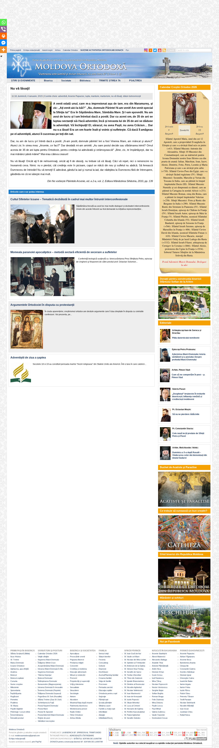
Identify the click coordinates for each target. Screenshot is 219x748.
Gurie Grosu (157, 675)
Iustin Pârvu (185, 690)
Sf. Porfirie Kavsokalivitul (134, 712)
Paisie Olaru (185, 693)
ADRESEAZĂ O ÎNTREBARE (82, 736)
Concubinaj (103, 663)
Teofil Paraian (185, 700)
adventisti (62, 96)
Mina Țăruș (156, 681)
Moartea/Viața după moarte (81, 703)
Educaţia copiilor (105, 690)
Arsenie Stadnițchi (159, 653)
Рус (127, 50)
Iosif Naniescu (158, 678)
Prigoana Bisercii (77, 660)
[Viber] (3, 29)
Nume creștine (16, 684)
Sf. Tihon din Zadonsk (133, 678)
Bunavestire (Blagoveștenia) (49, 684)
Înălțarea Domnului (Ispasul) (49, 693)
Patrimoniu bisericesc (79, 706)
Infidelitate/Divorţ (105, 718)
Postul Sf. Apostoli (45, 712)
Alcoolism (74, 700)
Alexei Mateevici (158, 657)
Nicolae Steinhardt (187, 703)
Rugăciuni (14, 696)
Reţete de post (44, 718)
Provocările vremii (77, 657)
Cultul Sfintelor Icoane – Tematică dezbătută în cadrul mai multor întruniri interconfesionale (69, 199)
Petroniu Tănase (187, 696)
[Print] (3, 36)
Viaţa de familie (105, 681)
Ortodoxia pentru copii (108, 693)
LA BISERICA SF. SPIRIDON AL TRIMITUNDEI (81, 732)
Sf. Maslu (14, 706)
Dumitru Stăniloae (187, 672)
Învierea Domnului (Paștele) (49, 690)
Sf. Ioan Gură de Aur (132, 653)
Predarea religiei (76, 663)
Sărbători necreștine (46, 721)
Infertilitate (103, 712)
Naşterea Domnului (46, 672)
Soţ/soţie (102, 696)
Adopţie (102, 715)
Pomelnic (14, 700)
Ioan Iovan (184, 709)
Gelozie (102, 666)
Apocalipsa (74, 653)
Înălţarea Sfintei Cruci (46, 663)
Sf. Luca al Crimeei (132, 706)
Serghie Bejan (157, 690)
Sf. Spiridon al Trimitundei (134, 663)
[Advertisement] (104, 24)
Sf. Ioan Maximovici (132, 693)
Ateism (73, 696)
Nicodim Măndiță (187, 706)
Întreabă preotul (16, 718)
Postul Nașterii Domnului (48, 706)
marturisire (105, 96)
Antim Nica (156, 669)
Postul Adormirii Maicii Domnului (51, 715)
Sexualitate (74, 687)
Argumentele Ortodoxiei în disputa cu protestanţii (43, 304)
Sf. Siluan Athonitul (131, 703)
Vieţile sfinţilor (43, 657)
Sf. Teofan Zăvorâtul (132, 675)
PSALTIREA (135, 80)
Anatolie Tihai (157, 663)
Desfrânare (103, 672)
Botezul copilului (17, 678)
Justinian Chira (186, 712)
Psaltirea (14, 703)
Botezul (13, 675)
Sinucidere (74, 690)
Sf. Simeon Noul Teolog (133, 669)
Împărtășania (15, 693)
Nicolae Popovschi (159, 684)
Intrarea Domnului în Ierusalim (50, 687)
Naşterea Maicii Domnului (48, 660)
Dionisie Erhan (158, 672)
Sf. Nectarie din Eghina (133, 709)
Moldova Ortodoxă (16, 729)
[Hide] (1, 56)
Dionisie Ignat (185, 675)
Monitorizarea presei (78, 709)
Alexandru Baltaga (159, 660)
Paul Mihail (156, 709)
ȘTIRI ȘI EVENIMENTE (23, 80)
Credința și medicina (78, 669)
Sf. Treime (14, 660)
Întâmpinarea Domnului (47, 681)
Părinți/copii (103, 700)
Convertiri (74, 666)
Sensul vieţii (103, 653)
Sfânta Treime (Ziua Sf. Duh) (50, 700)
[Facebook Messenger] (3, 42)
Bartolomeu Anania (187, 663)
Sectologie (74, 693)
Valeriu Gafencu (158, 712)
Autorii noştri (47, 50)
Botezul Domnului (45, 678)
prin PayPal (36, 742)
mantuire (95, 96)
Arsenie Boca (185, 660)
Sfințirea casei (104, 706)
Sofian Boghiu (157, 693)
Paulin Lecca (157, 706)
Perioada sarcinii (105, 687)
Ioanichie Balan (186, 681)
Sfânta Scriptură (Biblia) (20, 653)
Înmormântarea (16, 715)
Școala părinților (105, 703)
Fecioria (102, 660)
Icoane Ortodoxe (17, 666)
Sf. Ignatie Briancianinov (134, 681)
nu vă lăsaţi (116, 96)
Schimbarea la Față (46, 703)
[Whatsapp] (3, 22)
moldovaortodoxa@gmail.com (27, 736)
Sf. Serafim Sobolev (132, 718)
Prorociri (73, 678)
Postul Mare (43, 709)
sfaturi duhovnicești (132, 96)
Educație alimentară (78, 672)
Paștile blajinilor (16, 709)
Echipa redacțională (31, 50)
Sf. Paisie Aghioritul (132, 715)
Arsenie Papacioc (76, 96)
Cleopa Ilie (184, 666)
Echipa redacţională (17, 739)
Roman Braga (157, 696)
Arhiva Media (75, 718)
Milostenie (14, 687)
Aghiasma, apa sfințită (19, 669)
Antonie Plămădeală (160, 666)
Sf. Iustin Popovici (131, 700)
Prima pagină (15, 50)
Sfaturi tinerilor (105, 657)
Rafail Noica (185, 715)
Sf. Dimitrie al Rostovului (134, 684)
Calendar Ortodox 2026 (47, 653)
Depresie (102, 669)
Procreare (103, 684)
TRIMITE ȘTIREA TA (109, 80)
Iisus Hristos (15, 657)
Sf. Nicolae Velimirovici (133, 690)
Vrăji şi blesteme (76, 684)
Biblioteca (85, 80)
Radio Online (75, 712)
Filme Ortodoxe (76, 715)
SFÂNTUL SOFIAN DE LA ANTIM (87, 739)
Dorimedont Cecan (160, 718)
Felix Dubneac (158, 700)
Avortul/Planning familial (108, 675)
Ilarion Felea (185, 687)
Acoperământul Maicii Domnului (51, 666)
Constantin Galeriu (187, 669)
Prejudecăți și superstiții (79, 681)
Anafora (13, 672)
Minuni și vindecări (77, 675)
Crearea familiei (105, 678)
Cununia (13, 681)
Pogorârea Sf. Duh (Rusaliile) (50, 696)
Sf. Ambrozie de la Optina (134, 666)
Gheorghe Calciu (187, 678)
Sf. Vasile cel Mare (131, 657)
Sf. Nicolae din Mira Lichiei (135, 660)
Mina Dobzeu (157, 703)
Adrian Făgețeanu (187, 657)
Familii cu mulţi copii (107, 709)
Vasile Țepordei (158, 715)
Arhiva (57, 50)
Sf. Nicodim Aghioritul (132, 687)
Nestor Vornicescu (159, 687)
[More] (3, 49)
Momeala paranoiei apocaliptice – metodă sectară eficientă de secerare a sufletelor (63, 252)
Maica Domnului (17, 663)
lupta (87, 96)
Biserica (48, 80)
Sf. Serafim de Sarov (132, 672)
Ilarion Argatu (185, 684)
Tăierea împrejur (44, 675)
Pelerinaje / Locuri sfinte (20, 712)
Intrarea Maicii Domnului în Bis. (50, 669)
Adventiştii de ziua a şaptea (28, 357)
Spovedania (15, 690)
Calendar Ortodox (70, 50)
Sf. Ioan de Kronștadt (133, 696)
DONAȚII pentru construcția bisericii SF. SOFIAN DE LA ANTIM (76, 742)
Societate (66, 80)
